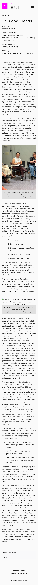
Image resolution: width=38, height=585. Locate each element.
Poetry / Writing (10, 47)
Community (6, 53)
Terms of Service (19, 573)
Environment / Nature (23, 53)
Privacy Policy (19, 570)
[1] (15, 216)
